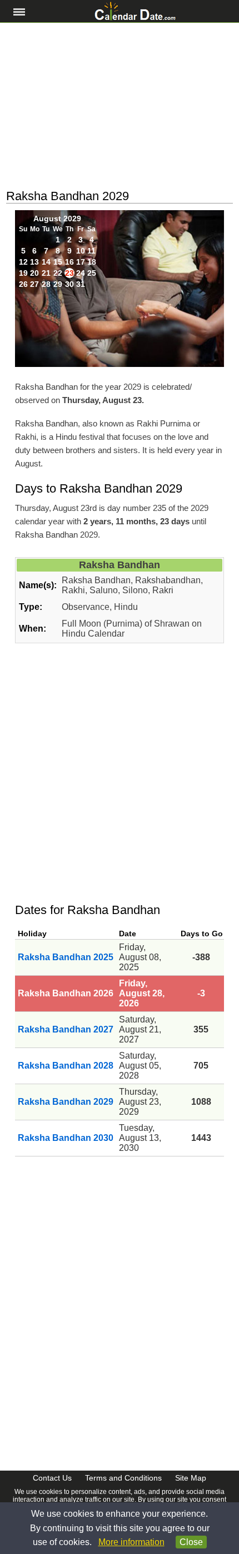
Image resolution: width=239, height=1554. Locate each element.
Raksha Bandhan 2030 (65, 1138)
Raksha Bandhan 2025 (65, 957)
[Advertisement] (119, 106)
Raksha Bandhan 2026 (65, 993)
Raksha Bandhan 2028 (65, 1065)
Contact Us (52, 1477)
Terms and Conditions (123, 1477)
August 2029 (57, 218)
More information (131, 1542)
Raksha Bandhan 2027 (65, 1029)
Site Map (190, 1477)
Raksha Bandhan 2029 (65, 1101)
